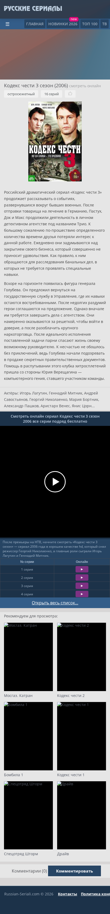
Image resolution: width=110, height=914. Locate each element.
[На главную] (33, 9)
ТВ (104, 23)
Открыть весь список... (55, 603)
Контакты (67, 893)
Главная (35, 23)
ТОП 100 (89, 23)
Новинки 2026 (62, 23)
